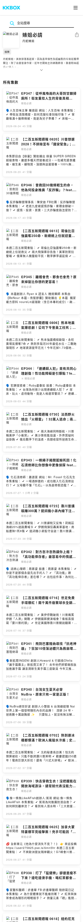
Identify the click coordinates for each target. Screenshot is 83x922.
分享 (76, 35)
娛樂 (7, 51)
